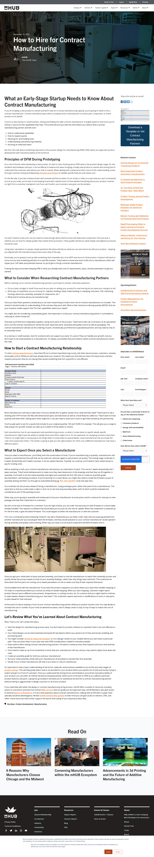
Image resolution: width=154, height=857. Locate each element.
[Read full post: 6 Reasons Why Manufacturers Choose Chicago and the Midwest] (28, 765)
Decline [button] (118, 852)
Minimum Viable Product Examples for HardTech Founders (132, 207)
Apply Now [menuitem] (133, 2)
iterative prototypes (48, 173)
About (144, 8)
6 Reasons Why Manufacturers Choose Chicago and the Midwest (25, 774)
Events (135, 8)
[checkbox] (135, 429)
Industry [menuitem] (37, 823)
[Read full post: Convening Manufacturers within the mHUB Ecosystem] (77, 765)
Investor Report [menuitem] (70, 819)
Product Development (24, 704)
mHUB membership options (52, 695)
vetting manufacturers (22, 353)
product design (11, 670)
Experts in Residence (22, 693)
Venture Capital (100, 8)
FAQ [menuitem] (65, 827)
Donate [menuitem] (145, 2)
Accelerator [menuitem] (39, 819)
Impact (113, 8)
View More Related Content (133, 243)
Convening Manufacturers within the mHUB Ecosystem (76, 772)
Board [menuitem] (126, 834)
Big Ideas (11, 704)
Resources (124, 8)
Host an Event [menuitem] (100, 819)
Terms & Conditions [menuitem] (13, 826)
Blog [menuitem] (66, 823)
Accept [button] (108, 852)
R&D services (47, 690)
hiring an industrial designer (37, 639)
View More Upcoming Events (133, 310)
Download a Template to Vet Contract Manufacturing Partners (135, 135)
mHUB (24, 57)
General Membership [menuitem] (42, 815)
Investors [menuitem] (38, 832)
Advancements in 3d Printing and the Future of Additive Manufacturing (124, 774)
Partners (87, 8)
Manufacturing (40, 704)
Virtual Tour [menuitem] (129, 826)
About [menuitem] (126, 822)
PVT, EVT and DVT (68, 481)
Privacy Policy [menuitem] (10, 822)
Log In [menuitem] (121, 2)
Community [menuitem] (39, 827)
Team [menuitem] (126, 830)
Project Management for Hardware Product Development (132, 302)
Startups (77, 8)
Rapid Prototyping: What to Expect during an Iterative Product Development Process (134, 227)
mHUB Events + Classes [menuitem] (103, 815)
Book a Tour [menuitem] (109, 2)
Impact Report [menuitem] (70, 815)
